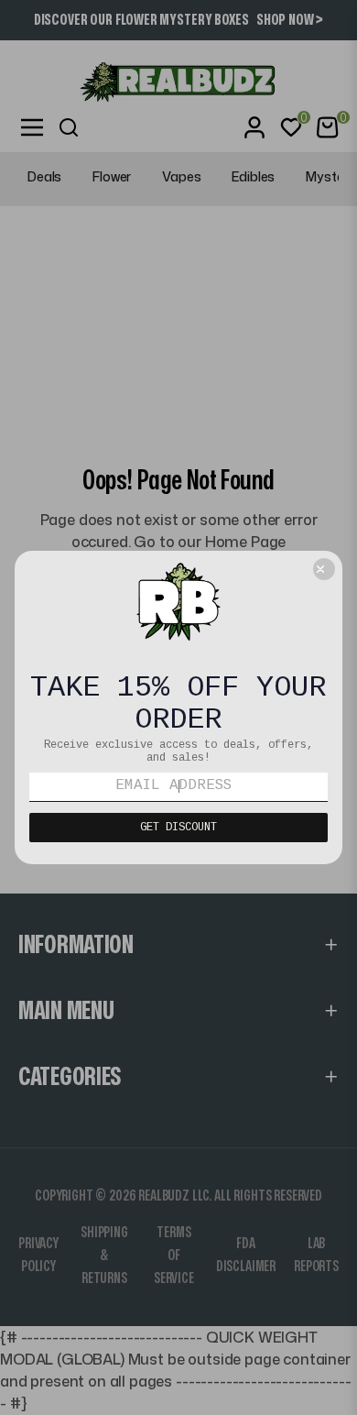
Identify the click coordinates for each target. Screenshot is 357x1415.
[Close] (324, 569)
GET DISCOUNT (178, 827)
